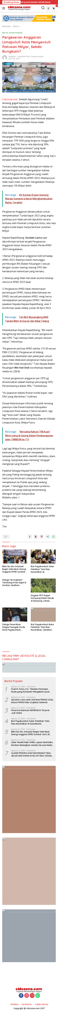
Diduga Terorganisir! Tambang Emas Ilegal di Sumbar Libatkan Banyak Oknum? (14, 583)
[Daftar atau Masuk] (48, 8)
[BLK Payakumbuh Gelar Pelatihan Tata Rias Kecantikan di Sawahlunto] (43, 557)
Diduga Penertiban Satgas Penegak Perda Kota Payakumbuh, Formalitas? (13, 627)
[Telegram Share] (47, 536)
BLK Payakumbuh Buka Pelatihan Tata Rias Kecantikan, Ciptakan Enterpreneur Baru (42, 627)
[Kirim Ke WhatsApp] (53, 536)
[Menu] (4, 8)
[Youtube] (32, 995)
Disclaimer (27, 1004)
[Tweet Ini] (35, 536)
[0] (53, 8)
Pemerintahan (16, 32)
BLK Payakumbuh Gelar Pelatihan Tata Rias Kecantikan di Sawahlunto (42, 569)
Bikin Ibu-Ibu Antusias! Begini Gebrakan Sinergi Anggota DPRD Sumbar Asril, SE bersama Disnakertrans (14, 569)
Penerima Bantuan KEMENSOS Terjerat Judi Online (30, 711)
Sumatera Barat (37, 56)
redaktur (12, 56)
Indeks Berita (41, 1004)
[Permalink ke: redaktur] (4, 57)
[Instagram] (26, 995)
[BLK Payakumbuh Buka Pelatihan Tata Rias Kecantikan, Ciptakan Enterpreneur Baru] (43, 615)
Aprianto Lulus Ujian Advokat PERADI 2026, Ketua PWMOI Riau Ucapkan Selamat (32, 701)
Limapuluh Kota (23, 56)
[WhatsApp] (37, 995)
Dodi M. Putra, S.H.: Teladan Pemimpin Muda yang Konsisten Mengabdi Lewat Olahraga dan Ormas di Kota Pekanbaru (31, 690)
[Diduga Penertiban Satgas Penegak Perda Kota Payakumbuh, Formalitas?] (14, 615)
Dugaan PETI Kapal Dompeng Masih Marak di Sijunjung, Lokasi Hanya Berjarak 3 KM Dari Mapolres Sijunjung (42, 598)
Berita (5, 32)
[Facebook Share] (30, 536)
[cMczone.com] (19, 8)
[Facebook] (21, 995)
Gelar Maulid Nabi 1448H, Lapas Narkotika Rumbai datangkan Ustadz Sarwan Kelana (32, 743)
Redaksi (14, 1004)
